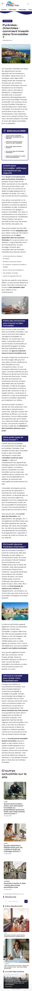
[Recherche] (24, 4)
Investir (7, 21)
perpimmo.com (21, 230)
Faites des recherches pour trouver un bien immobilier (14, 142)
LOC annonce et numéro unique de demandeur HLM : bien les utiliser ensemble (16, 967)
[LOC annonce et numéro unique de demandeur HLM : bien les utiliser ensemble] (16, 951)
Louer (6, 801)
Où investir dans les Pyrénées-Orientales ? (15, 152)
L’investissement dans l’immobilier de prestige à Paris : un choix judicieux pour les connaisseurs (15, 982)
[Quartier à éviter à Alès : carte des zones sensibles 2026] (15, 870)
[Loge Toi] (12, 4)
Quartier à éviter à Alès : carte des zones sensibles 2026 (15, 885)
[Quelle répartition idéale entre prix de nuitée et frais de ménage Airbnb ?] (15, 832)
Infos (5, 933)
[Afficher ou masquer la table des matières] (26, 131)
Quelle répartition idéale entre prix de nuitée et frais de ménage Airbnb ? (13, 849)
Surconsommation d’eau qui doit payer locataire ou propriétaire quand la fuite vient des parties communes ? (14, 809)
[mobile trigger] (3, 4)
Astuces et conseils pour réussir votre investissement (16, 156)
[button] (26, 894)
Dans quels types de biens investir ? (14, 147)
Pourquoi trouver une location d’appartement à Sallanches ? (14, 935)
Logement (7, 881)
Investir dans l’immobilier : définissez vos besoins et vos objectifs (15, 137)
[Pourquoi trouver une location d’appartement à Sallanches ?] (16, 921)
